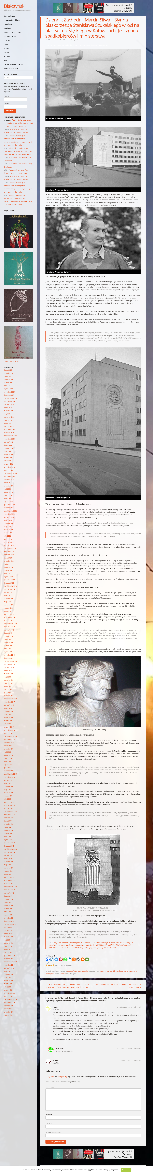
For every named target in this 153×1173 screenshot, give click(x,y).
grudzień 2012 (9, 880)
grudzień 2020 (9, 580)
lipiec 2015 (8, 783)
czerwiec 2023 (9, 486)
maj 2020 (7, 602)
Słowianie (7, 28)
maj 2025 (7, 414)
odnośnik (62, 974)
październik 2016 (10, 736)
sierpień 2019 (9, 630)
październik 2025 (10, 398)
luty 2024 (7, 461)
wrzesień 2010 (9, 965)
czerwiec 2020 (9, 599)
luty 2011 (7, 949)
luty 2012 (7, 912)
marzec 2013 (8, 871)
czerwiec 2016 (9, 749)
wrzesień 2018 (9, 664)
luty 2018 (7, 686)
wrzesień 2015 (9, 777)
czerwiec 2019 (9, 636)
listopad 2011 (9, 921)
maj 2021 (7, 564)
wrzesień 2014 (9, 815)
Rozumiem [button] (125, 1170)
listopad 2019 (9, 620)
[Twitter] (56, 959)
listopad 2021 (9, 545)
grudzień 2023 (9, 467)
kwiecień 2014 (9, 830)
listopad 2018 (9, 658)
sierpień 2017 (9, 705)
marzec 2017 (8, 721)
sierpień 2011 (9, 930)
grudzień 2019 (9, 617)
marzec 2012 (8, 909)
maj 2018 (7, 677)
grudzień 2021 (9, 542)
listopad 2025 (9, 395)
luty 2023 (7, 498)
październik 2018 (10, 661)
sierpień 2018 (9, 667)
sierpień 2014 (9, 818)
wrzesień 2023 (9, 476)
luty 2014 (7, 836)
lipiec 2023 (8, 483)
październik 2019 (10, 624)
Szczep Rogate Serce (130, 971)
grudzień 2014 (9, 805)
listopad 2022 (9, 508)
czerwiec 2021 (9, 561)
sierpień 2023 (9, 480)
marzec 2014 (8, 833)
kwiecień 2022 (9, 530)
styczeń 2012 (9, 915)
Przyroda (7, 40)
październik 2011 (10, 924)
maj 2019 (7, 639)
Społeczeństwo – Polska (12, 32)
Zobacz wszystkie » (11, 361)
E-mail (48, 1123)
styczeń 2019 (9, 652)
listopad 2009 (9, 996)
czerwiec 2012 (9, 899)
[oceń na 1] (46, 965)
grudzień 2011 (9, 918)
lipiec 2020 (8, 595)
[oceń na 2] (48, 965)
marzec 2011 (8, 946)
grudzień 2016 (9, 730)
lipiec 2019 (8, 633)
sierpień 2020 (9, 592)
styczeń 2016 (9, 764)
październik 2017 (10, 699)
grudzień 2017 (9, 692)
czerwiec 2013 (9, 862)
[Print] (83, 959)
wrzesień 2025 (9, 401)
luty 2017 (7, 724)
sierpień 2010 (9, 968)
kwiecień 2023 (9, 492)
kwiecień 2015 (9, 793)
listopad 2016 (9, 733)
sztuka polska (50, 974)
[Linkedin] (69, 959)
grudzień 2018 (9, 655)
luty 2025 (7, 423)
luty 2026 (7, 386)
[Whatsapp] (65, 959)
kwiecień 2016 (9, 755)
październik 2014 (10, 811)
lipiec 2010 (8, 971)
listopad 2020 (9, 583)
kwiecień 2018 (9, 680)
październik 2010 (10, 962)
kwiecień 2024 (9, 454)
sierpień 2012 (9, 893)
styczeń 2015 (9, 802)
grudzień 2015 (9, 768)
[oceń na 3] (50, 965)
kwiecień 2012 (9, 905)
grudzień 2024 (9, 429)
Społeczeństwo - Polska (75, 971)
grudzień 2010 (9, 955)
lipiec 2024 (8, 445)
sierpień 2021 (9, 555)
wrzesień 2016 (9, 739)
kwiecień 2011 (9, 943)
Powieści (7, 44)
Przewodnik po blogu (12, 20)
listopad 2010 (9, 959)
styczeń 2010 (9, 990)
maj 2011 (7, 940)
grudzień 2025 (9, 392)
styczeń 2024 (9, 464)
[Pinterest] (61, 959)
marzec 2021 (8, 570)
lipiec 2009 (8, 1009)
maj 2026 (7, 376)
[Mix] (74, 959)
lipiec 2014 (8, 821)
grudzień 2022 (9, 505)
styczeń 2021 (9, 577)
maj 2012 (7, 902)
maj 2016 (7, 752)
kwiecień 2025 (9, 417)
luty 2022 (7, 536)
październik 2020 (10, 586)
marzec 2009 (8, 1015)
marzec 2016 (8, 758)
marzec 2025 (8, 420)
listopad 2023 (9, 470)
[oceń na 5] (53, 965)
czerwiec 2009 (9, 1012)
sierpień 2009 (9, 1006)
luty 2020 (7, 611)
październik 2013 (10, 849)
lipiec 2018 (8, 671)
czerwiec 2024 (9, 448)
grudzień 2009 (9, 993)
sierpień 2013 (9, 855)
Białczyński (14, 6)
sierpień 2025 (9, 404)
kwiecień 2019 (9, 642)
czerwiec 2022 (9, 523)
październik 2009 (10, 999)
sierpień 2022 (9, 517)
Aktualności (8, 24)
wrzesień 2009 (9, 1002)
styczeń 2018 (9, 689)
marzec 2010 (8, 984)
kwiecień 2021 (9, 567)
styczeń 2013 (9, 877)
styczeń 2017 (9, 727)
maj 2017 (7, 714)
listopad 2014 (9, 808)
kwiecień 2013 (9, 868)
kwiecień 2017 (9, 718)
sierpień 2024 (9, 442)
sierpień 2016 (9, 743)
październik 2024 (10, 436)
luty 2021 (7, 573)
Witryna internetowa (53, 1132)
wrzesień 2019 (9, 627)
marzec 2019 (8, 645)
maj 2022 (7, 526)
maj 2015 (7, 790)
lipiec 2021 (8, 558)
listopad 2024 (9, 433)
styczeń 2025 (9, 426)
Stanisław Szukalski (116, 971)
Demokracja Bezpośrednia (14, 64)
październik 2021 (10, 548)
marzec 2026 (8, 382)
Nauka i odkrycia (10, 36)
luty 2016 (7, 761)
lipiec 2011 (8, 934)
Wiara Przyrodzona (11, 68)
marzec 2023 (8, 495)
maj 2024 (7, 451)
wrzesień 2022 (9, 514)
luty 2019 (7, 649)
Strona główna (9, 16)
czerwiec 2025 (9, 411)
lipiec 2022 (8, 520)
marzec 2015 (8, 796)
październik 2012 (10, 887)
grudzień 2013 (9, 843)
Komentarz (50, 1087)
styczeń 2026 (9, 389)
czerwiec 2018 (9, 674)
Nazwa (48, 1115)
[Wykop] (52, 959)
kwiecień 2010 (9, 981)
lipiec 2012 (8, 896)
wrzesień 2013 (9, 852)
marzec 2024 (8, 458)
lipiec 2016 (8, 746)
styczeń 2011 (9, 952)
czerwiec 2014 (9, 824)
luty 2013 (7, 874)
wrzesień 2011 (9, 927)
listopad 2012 (9, 883)
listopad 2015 (9, 771)
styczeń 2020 (9, 614)
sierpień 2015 (9, 780)
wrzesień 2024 (9, 439)
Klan (5, 60)
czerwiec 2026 (9, 373)
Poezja (6, 52)
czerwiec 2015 (9, 786)
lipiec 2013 (8, 858)
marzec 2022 (8, 533)
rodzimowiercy (105, 971)
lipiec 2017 (8, 708)
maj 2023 (7, 489)
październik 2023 (10, 473)
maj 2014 (7, 827)
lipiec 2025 (8, 408)
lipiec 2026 (8, 370)
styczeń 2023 (9, 501)
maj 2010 (7, 977)
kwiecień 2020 (9, 605)
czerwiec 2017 (9, 711)
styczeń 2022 (9, 539)
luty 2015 (7, 799)
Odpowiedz (137, 1007)
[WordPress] (78, 959)
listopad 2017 (9, 696)
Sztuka (6, 48)
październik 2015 (10, 774)
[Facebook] (48, 959)
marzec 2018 (8, 683)
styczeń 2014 (9, 840)
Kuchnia (7, 56)
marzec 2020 (8, 608)
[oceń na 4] (52, 965)
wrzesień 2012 (9, 890)
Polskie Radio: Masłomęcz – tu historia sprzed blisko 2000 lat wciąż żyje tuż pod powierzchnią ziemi (18, 123)
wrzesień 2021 (9, 552)
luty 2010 (7, 987)
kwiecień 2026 (9, 379)
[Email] (87, 959)
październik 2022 (10, 511)
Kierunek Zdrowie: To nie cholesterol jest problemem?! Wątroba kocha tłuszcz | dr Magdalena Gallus (18, 151)
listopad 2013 (9, 846)
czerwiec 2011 (9, 937)
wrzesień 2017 (9, 702)
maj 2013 (7, 865)
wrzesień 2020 (9, 589)
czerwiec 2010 (9, 974)
